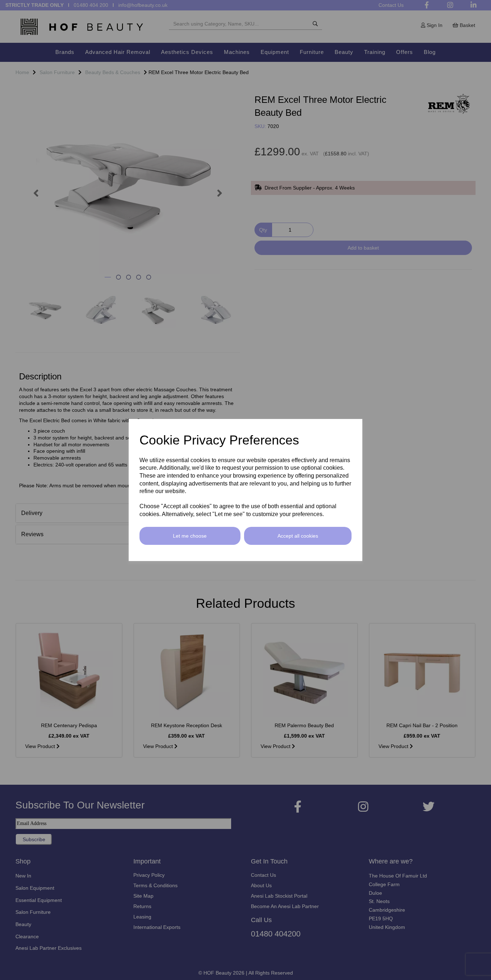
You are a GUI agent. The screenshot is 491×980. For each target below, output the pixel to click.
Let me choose (190, 536)
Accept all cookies (297, 536)
